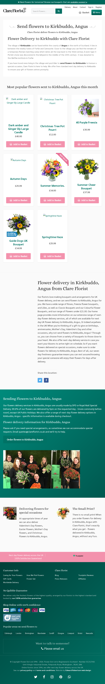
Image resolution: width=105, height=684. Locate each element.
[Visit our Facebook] (44, 676)
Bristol (80, 633)
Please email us (53, 648)
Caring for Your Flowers (12, 575)
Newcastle (89, 633)
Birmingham (29, 633)
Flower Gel (31, 579)
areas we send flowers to (24, 626)
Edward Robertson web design (78, 670)
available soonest (79, 2)
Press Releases (61, 579)
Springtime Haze (52, 237)
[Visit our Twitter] (35, 676)
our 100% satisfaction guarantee (26, 598)
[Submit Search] (58, 11)
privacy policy (26, 670)
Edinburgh (8, 633)
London (18, 633)
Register (99, 7)
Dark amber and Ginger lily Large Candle (18, 128)
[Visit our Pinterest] (60, 676)
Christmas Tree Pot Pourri (52, 127)
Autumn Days (18, 178)
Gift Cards (7, 579)
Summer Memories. (52, 185)
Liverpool (71, 633)
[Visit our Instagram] (52, 676)
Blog (57, 575)
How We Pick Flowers (35, 575)
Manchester (42, 633)
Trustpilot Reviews (86, 575)
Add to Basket (20, 144)
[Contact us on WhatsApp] (69, 676)
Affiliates (82, 579)
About (75, 7)
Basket (85, 12)
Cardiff (51, 633)
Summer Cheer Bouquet (86, 186)
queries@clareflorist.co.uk (32, 431)
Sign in (90, 7)
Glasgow (61, 633)
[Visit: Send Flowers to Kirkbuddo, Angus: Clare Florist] (46, 380)
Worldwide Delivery (11, 582)
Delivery (68, 7)
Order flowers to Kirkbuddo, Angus (25, 439)
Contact (83, 7)
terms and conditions (45, 670)
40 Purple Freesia (86, 122)
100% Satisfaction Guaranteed (28, 558)
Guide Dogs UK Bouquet (18, 242)
